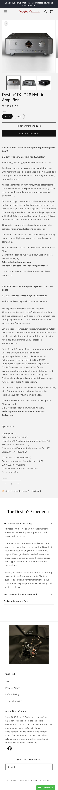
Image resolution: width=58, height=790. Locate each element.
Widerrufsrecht (45, 780)
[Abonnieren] (49, 767)
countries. (43, 265)
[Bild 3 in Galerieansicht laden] (44, 83)
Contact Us (47, 787)
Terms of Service (13, 700)
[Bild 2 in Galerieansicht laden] (29, 83)
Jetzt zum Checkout (29, 133)
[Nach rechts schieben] (55, 83)
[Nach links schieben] (3, 83)
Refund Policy (12, 694)
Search (8, 681)
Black (7, 116)
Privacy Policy (12, 687)
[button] (5, 12)
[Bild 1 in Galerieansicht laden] (14, 83)
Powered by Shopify (30, 780)
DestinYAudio (18, 780)
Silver (19, 116)
